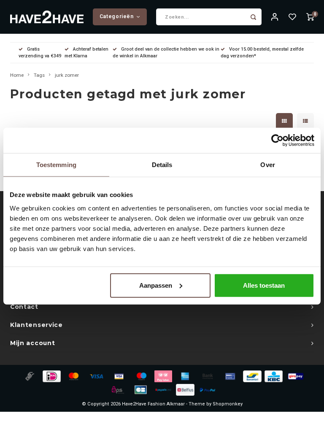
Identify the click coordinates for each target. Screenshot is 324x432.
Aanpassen (155, 285)
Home (17, 75)
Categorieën (117, 16)
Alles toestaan (264, 285)
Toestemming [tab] (56, 164)
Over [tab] (267, 164)
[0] (310, 17)
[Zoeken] (253, 16)
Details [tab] (162, 164)
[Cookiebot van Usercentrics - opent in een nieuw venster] (277, 140)
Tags (39, 75)
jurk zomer (67, 75)
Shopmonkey (228, 404)
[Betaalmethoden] (29, 376)
